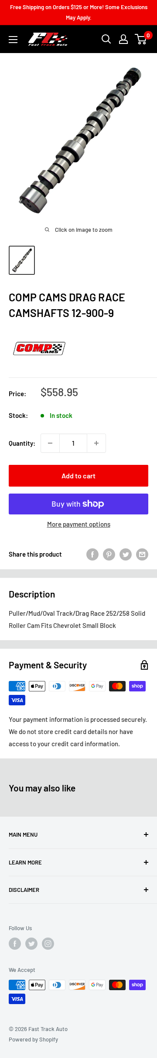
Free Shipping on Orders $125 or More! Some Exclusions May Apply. (78, 12)
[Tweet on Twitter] (125, 554)
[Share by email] (142, 554)
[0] (141, 39)
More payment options (78, 524)
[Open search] (106, 39)
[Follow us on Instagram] (48, 944)
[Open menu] (13, 39)
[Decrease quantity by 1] (50, 443)
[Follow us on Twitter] (31, 944)
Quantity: (22, 443)
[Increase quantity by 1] (96, 443)
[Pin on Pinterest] (109, 554)
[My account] (123, 39)
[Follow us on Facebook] (15, 944)
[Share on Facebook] (92, 554)
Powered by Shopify (33, 1039)
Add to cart (78, 475)
